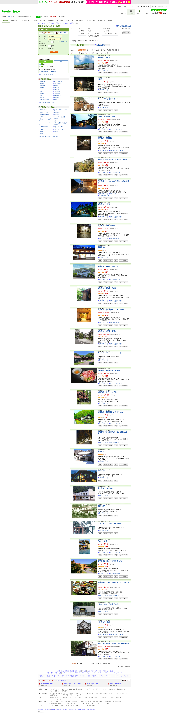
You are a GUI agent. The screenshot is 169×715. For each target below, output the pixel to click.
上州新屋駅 (57, 91)
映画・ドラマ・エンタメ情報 (74, 695)
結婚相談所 (108, 701)
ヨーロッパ (112, 673)
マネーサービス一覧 (55, 699)
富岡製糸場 (57, 113)
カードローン (86, 697)
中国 (100, 671)
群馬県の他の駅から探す (47, 102)
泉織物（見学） (44, 109)
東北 (62, 671)
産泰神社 (56, 115)
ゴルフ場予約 (69, 693)
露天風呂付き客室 (94, 36)
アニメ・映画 (115, 693)
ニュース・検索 (53, 701)
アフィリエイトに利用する (47, 74)
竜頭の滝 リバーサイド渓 (107, 392)
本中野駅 (42, 93)
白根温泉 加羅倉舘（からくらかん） (111, 412)
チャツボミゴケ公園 (59, 117)
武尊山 (56, 131)
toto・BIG (62, 695)
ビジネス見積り (53, 705)
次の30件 (107, 53)
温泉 (63, 676)
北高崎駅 (42, 97)
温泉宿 (82, 31)
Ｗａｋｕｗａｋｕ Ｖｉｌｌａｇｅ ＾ (112, 353)
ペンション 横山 (104, 622)
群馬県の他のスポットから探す (49, 136)
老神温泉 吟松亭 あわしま (108, 266)
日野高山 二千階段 (59, 129)
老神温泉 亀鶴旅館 (105, 138)
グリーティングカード (83, 703)
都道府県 (81, 41)
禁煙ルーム (93, 31)
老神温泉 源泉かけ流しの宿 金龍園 (111, 310)
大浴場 (107, 31)
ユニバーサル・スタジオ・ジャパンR (118, 676)
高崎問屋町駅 (57, 96)
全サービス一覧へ (61, 680)
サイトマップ (135, 6)
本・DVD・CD (71, 689)
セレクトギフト (87, 689)
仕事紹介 (101, 701)
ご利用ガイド (126, 6)
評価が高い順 (115, 50)
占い (57, 695)
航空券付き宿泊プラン (116, 129)
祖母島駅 (56, 87)
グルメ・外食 (83, 701)
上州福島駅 (57, 93)
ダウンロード (123, 693)
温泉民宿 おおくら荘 (105, 488)
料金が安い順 (98, 50)
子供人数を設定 (64, 41)
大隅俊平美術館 (44, 126)
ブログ (61, 701)
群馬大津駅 (42, 81)
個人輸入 (95, 689)
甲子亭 (56, 119)
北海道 (58, 671)
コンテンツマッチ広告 (65, 705)
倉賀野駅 (56, 100)
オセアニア (119, 673)
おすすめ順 (90, 50)
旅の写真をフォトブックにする (72, 683)
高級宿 (82, 33)
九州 (108, 671)
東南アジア (77, 673)
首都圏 (72, 671)
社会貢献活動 (91, 709)
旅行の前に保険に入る (47, 683)
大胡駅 (41, 96)
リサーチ (75, 705)
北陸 (88, 671)
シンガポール (69, 673)
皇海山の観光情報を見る (124, 26)
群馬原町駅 (42, 85)
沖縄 (111, 671)
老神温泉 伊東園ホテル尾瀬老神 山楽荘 (112, 159)
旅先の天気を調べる (115, 683)
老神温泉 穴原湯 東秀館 (107, 331)
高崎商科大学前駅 (44, 100)
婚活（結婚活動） (117, 701)
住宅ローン (105, 697)
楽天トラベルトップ (43, 23)
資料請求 (71, 709)
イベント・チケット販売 (81, 693)
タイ (63, 673)
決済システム (93, 705)
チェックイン (42, 36)
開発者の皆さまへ (56, 709)
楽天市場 (154, 6)
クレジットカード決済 (111, 33)
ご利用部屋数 (42, 45)
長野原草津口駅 (58, 81)
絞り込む (126, 32)
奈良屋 (41, 117)
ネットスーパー (103, 689)
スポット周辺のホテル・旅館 (59, 23)
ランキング (83, 676)
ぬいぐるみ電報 (71, 703)
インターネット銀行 (75, 697)
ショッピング (53, 689)
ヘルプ (119, 6)
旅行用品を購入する (92, 683)
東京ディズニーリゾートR (99, 676)
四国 (104, 671)
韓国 (48, 673)
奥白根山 (42, 134)
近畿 (96, 671)
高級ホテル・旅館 (45, 676)
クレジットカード (96, 697)
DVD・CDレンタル (104, 693)
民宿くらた (102, 451)
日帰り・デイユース (115, 194)
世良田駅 (56, 89)
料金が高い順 (107, 50)
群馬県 (71, 23)
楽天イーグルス (93, 693)
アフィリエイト (83, 705)
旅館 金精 (102, 506)
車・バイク (79, 689)
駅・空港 (88, 41)
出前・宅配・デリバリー (71, 701)
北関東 (67, 671)
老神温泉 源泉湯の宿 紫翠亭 (109, 370)
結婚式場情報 (53, 703)
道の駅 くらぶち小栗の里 (46, 119)
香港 (56, 673)
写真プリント (62, 703)
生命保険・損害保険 (115, 697)
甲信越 (84, 671)
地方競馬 (52, 695)
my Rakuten (112, 689)
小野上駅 (42, 83)
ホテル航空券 (48, 66)
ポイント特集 (53, 691)
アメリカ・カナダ (102, 673)
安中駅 (41, 89)
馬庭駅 (41, 91)
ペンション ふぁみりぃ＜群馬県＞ (110, 523)
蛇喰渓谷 (42, 129)
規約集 (65, 709)
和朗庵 (100, 79)
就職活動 (95, 701)
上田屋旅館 (102, 247)
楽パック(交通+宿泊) (72, 676)
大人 (49, 42)
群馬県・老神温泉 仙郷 (106, 116)
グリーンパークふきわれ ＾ (108, 99)
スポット (95, 41)
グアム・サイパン (86, 673)
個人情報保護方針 (80, 709)
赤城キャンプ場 (58, 121)
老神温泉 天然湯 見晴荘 (107, 288)
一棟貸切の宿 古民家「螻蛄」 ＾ (110, 604)
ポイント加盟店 (62, 691)
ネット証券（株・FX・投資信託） (59, 697)
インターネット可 (94, 33)
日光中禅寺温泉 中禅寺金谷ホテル (110, 561)
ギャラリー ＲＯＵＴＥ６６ (60, 127)
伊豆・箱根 (78, 671)
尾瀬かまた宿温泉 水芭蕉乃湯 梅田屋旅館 (113, 643)
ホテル (45, 64)
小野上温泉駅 (57, 83)
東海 (92, 671)
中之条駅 (42, 87)
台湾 (60, 673)
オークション (62, 689)
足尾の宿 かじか (104, 57)
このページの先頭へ (125, 666)
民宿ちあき (102, 470)
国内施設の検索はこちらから (47, 71)
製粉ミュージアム (44, 113)
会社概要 (40, 709)
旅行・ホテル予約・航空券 (57, 693)
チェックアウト (43, 39)
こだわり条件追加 (125, 28)
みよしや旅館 (102, 541)
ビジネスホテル (55, 676)
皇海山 (41, 131)
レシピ (90, 701)
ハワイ (94, 673)
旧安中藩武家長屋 (44, 115)
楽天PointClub (121, 689)
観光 (89, 676)
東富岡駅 (56, 97)
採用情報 (47, 709)
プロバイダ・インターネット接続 (99, 703)
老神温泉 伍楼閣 (104, 204)
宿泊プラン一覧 (103, 70)
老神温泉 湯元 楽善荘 (106, 226)
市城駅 (56, 85)
